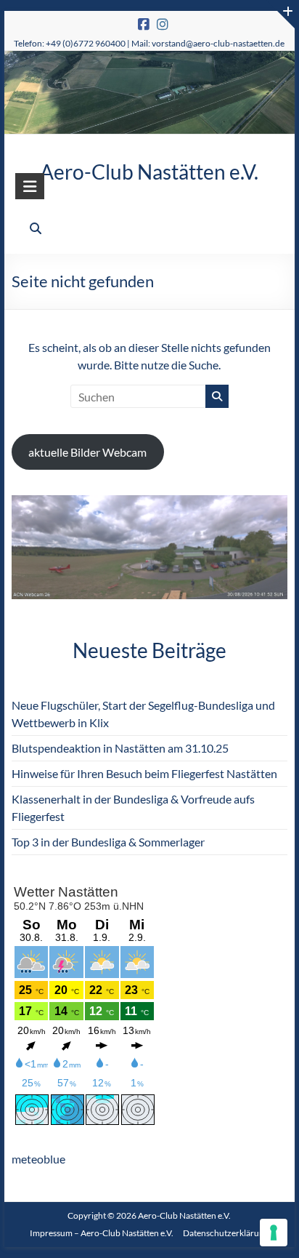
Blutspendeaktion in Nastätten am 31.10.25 (120, 748)
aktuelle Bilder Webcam (87, 452)
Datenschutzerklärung (226, 1232)
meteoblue (38, 1159)
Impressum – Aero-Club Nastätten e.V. (101, 1232)
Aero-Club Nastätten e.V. (149, 171)
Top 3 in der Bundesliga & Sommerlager (108, 842)
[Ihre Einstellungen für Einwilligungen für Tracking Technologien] (273, 1232)
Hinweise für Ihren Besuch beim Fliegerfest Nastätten (144, 773)
